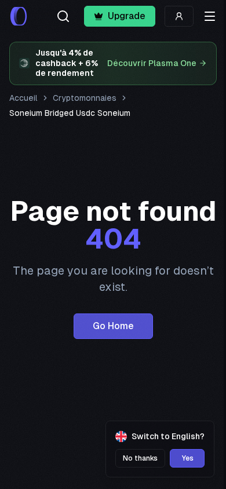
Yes (187, 458)
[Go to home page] (18, 16)
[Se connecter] (179, 16)
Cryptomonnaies (84, 98)
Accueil (23, 98)
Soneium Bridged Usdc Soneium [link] (69, 113)
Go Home (113, 325)
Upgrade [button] (126, 15)
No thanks (140, 458)
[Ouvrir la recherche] (63, 16)
